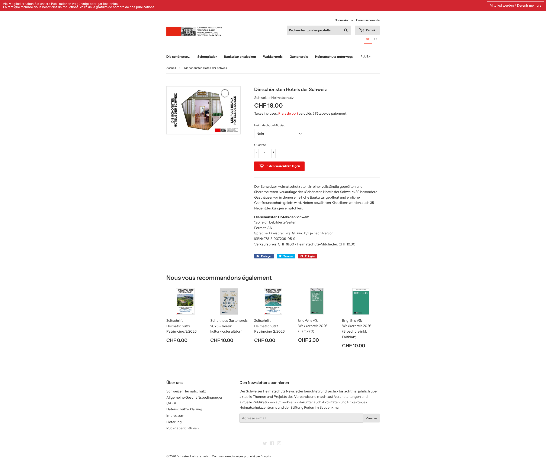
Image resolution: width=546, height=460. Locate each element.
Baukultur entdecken (240, 57)
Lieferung (174, 422)
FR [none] (376, 39)
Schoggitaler (207, 57)
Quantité (260, 145)
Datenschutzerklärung (184, 409)
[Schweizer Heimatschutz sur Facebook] (272, 444)
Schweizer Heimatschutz (186, 391)
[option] (376, 40)
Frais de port (288, 113)
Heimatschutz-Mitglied (269, 125)
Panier (370, 30)
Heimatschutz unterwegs (334, 57)
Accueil (171, 67)
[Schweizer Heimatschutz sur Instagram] (279, 444)
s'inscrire (371, 418)
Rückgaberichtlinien (182, 428)
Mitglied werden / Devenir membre (515, 5)
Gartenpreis (299, 57)
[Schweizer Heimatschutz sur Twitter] (265, 444)
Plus (364, 57)
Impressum (175, 415)
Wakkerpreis (273, 57)
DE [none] (368, 39)
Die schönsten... (178, 57)
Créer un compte (368, 20)
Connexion (342, 20)
